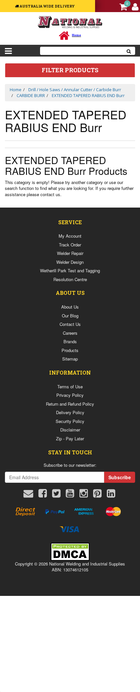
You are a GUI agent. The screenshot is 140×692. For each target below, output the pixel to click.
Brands (70, 341)
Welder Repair (70, 253)
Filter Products (70, 70)
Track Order (70, 245)
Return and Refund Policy (70, 404)
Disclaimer (70, 430)
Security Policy (70, 421)
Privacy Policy (70, 395)
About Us (70, 307)
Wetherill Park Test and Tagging (70, 270)
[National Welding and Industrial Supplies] (70, 22)
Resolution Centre (70, 279)
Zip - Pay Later (70, 438)
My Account (70, 236)
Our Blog (70, 315)
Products (70, 350)
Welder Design (70, 262)
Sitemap (70, 359)
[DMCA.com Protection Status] (70, 551)
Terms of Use (70, 386)
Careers (70, 333)
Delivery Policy (70, 412)
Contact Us (70, 324)
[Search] (129, 51)
